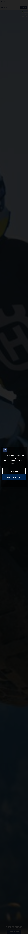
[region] (14, 467)
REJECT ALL (14, 471)
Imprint (16, 465)
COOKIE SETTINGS (14, 483)
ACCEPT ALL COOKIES (14, 477)
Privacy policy (12, 465)
